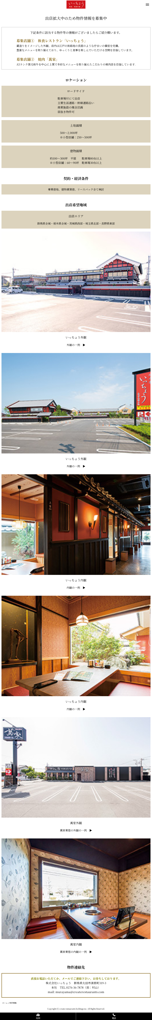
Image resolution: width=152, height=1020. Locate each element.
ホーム (5, 1003)
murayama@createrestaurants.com (80, 992)
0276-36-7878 (75, 987)
